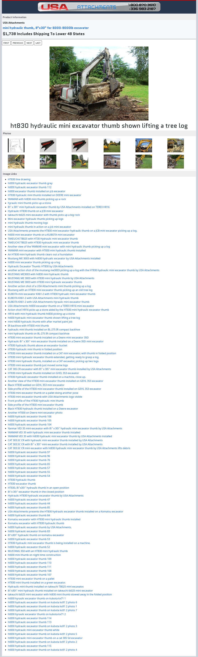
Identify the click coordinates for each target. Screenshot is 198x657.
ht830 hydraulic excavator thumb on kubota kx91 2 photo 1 (42, 606)
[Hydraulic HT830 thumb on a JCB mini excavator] (79, 161)
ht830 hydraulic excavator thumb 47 (29, 499)
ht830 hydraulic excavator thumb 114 (29, 618)
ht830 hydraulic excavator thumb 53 (29, 539)
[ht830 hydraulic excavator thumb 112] (79, 145)
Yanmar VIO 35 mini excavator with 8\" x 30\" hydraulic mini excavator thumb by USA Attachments (65, 428)
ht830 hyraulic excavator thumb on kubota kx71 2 (37, 614)
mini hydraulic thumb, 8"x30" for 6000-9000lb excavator (46, 28)
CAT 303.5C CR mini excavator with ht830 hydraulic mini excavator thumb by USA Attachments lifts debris (69, 448)
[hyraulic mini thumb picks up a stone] (15, 161)
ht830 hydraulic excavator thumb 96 (29, 456)
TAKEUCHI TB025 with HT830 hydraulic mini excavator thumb (43, 242)
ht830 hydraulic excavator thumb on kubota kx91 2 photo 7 (42, 610)
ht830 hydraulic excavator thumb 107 (29, 574)
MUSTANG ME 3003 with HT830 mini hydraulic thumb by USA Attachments (51, 278)
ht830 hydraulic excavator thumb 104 (29, 424)
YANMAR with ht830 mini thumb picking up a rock (37, 199)
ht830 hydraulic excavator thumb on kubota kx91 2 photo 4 (42, 649)
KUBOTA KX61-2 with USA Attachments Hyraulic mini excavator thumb (48, 302)
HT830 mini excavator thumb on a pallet (31, 578)
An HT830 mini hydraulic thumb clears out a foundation (40, 254)
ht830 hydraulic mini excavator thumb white (33, 630)
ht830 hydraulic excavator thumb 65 (29, 464)
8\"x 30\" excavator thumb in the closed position (36, 491)
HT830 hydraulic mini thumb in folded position (35, 349)
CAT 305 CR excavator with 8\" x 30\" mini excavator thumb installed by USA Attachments (59, 369)
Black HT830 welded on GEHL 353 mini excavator (36, 385)
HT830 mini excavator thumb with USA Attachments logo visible (45, 396)
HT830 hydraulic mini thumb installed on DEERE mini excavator (44, 195)
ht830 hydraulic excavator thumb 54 (29, 475)
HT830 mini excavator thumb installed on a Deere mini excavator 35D (48, 337)
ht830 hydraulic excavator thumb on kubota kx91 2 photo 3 (42, 626)
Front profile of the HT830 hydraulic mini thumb (36, 400)
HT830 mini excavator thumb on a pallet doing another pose (43, 393)
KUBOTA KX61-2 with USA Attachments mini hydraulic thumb (43, 298)
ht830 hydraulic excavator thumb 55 (29, 472)
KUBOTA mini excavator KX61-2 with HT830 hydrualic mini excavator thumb (51, 294)
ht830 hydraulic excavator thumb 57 (29, 468)
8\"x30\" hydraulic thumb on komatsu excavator (36, 535)
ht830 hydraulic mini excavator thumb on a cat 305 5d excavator (45, 638)
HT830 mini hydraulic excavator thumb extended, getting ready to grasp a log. (53, 357)
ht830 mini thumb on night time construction (34, 555)
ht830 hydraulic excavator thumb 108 (29, 570)
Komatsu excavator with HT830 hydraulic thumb (36, 523)
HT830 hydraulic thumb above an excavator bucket (37, 345)
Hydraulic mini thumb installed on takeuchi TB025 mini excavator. (46, 586)
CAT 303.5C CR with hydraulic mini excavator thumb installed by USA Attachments (55, 440)
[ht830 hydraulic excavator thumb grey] (47, 145)
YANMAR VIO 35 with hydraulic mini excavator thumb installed (44, 432)
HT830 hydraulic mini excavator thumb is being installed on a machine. (49, 543)
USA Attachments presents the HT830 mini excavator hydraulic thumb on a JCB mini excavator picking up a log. (72, 230)
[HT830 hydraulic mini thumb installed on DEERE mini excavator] (142, 145)
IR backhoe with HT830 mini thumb (28, 325)
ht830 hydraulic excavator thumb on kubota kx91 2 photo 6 (42, 602)
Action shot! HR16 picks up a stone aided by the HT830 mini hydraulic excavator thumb (58, 309)
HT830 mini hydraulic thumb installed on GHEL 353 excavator (43, 373)
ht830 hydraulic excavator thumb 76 (29, 460)
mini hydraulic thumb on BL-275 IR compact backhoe (38, 333)
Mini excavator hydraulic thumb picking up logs (35, 219)
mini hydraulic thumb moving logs (28, 222)
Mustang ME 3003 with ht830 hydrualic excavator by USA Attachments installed (54, 258)
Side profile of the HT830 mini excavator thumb (35, 404)
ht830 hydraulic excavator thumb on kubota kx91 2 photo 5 (42, 634)
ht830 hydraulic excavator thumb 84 (29, 515)
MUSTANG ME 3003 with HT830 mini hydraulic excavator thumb (45, 282)
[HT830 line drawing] (15, 145)
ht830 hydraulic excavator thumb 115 (29, 646)
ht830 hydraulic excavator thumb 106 (29, 416)
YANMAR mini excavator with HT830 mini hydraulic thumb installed (47, 250)
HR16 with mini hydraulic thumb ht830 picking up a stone (41, 313)
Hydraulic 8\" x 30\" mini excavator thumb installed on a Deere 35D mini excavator (56, 341)
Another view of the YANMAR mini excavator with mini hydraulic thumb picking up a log (59, 246)
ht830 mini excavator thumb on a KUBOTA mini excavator (41, 234)
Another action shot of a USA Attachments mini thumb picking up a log (49, 286)
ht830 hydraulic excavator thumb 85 (29, 507)
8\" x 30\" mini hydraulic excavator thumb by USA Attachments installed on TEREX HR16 (59, 207)
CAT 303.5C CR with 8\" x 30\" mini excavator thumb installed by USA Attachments (55, 444)
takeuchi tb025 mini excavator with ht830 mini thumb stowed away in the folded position (60, 594)
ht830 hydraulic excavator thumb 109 (29, 559)
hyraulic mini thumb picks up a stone (29, 203)
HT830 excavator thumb (22, 483)
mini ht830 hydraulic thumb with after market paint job (40, 321)
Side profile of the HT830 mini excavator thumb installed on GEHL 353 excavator (54, 389)
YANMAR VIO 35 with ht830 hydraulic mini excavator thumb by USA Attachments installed (60, 436)
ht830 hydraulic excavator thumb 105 (29, 420)
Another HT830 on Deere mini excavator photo (35, 412)
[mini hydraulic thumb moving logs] (174, 161)
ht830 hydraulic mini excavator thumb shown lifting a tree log (44, 317)
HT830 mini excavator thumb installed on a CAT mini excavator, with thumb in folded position (62, 353)
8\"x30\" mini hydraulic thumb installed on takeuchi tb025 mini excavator (50, 590)
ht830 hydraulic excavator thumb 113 (29, 622)
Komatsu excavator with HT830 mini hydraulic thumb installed (44, 519)
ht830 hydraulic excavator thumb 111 (29, 566)
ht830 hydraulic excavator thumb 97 (29, 452)
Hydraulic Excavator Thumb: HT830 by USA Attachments (40, 266)
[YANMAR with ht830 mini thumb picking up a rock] (174, 145)
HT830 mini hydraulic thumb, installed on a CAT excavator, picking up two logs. (53, 361)
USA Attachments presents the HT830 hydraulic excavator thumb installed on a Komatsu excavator (65, 511)
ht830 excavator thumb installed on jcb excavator (36, 191)
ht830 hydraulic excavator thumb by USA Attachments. (40, 527)
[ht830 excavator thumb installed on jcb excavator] (111, 145)
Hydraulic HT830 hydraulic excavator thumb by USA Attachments (46, 495)
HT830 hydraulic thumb (21, 480)
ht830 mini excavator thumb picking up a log (34, 262)
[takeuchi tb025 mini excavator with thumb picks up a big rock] (111, 161)
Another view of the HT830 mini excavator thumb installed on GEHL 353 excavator (55, 381)
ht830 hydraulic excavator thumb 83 (29, 531)
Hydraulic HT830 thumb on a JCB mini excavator (35, 211)
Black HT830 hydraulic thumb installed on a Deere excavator (43, 408)
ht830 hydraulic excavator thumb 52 (29, 547)
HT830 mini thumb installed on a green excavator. (37, 582)
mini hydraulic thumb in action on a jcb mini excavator (39, 226)
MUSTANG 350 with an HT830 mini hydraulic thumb (38, 551)
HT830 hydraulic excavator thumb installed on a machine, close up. (47, 377)
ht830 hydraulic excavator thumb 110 (29, 562)
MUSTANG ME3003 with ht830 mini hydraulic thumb (38, 274)
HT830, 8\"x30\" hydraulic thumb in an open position (38, 487)
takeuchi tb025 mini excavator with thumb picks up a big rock (44, 215)
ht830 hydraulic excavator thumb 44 (29, 503)
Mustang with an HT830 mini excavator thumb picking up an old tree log (50, 290)
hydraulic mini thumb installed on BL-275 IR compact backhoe (44, 329)
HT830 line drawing (19, 179)
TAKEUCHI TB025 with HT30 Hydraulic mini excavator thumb (43, 238)
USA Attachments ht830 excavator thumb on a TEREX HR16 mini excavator (51, 306)
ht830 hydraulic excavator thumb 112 (29, 187)
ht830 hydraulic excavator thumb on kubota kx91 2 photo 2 (42, 642)
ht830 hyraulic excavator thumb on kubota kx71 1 (37, 598)
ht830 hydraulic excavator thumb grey (30, 183)
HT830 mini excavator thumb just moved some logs (38, 365)
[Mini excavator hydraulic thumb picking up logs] (142, 161)
